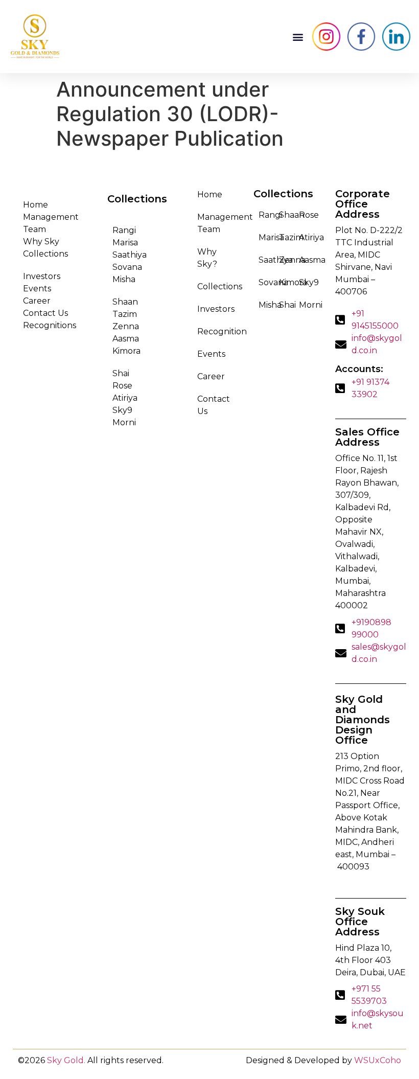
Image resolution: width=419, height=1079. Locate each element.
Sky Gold (65, 1060)
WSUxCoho (377, 1060)
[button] (297, 36)
